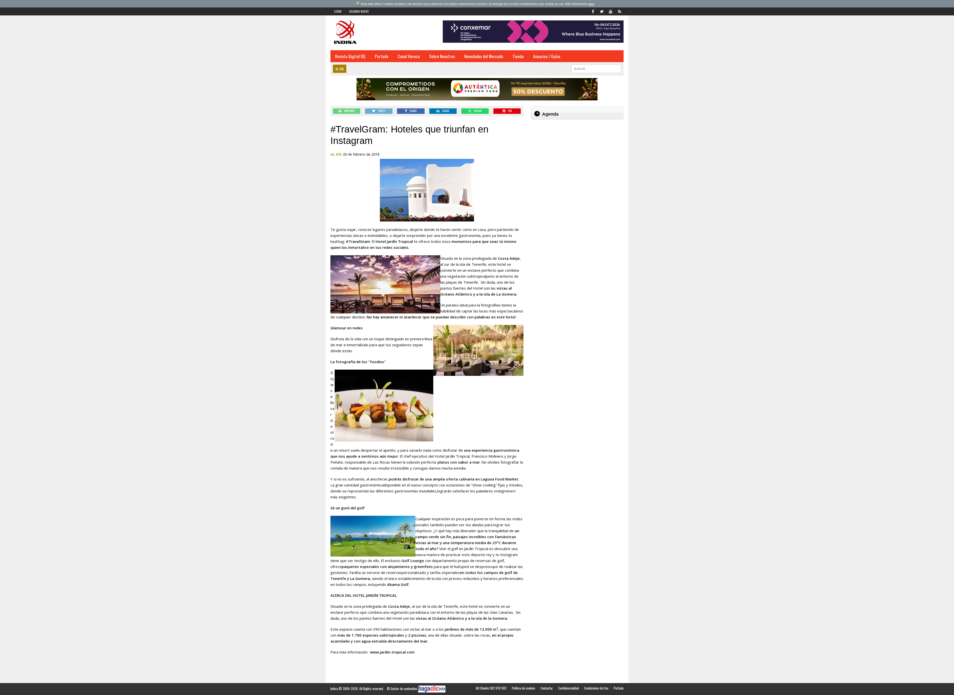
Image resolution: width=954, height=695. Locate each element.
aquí (591, 4)
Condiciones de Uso (596, 688)
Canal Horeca (409, 56)
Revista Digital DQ (350, 56)
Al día (336, 154)
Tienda (518, 56)
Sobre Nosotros (442, 56)
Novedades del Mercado (483, 56)
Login (337, 11)
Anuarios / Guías (546, 56)
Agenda (550, 114)
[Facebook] (593, 11)
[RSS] (620, 11)
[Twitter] (602, 11)
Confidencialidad (568, 688)
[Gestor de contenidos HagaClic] (431, 689)
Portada (381, 56)
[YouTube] (611, 11)
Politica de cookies (523, 688)
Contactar (547, 688)
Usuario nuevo (359, 11)
